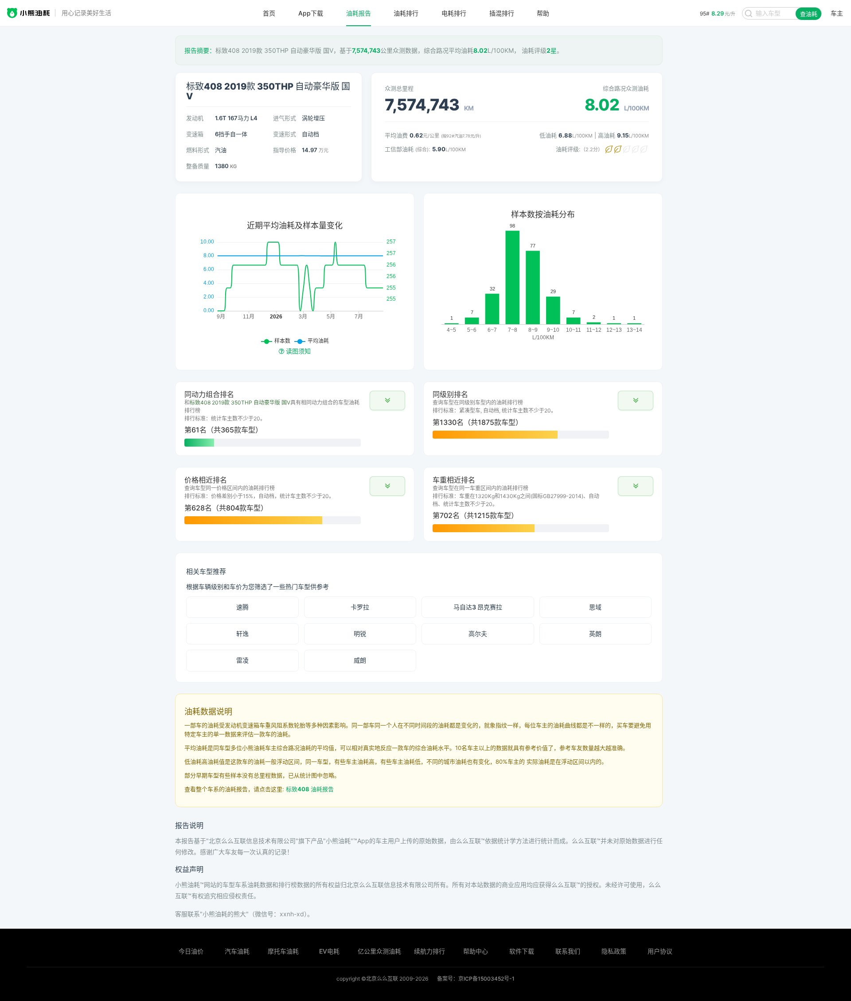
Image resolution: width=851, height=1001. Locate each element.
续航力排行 (429, 951)
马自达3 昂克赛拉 (477, 607)
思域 (595, 607)
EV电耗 (329, 951)
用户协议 (660, 951)
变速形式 (284, 133)
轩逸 (242, 633)
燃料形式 (197, 149)
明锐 (360, 633)
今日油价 (191, 951)
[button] (387, 400)
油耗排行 (406, 13)
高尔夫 (477, 633)
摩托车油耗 (283, 951)
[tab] (294, 418)
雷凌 (242, 660)
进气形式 (284, 118)
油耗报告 (358, 13)
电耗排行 (453, 13)
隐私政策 (613, 951)
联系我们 (567, 951)
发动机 (194, 118)
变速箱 (194, 133)
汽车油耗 (237, 951)
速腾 (242, 607)
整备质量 (197, 165)
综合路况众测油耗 (626, 88)
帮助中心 (475, 951)
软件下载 (521, 951)
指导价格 (284, 149)
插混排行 (501, 13)
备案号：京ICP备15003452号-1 (476, 978)
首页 (269, 13)
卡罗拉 (360, 607)
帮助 (543, 13)
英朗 (595, 633)
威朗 (360, 660)
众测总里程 (399, 88)
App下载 (310, 13)
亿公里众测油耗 (379, 951)
